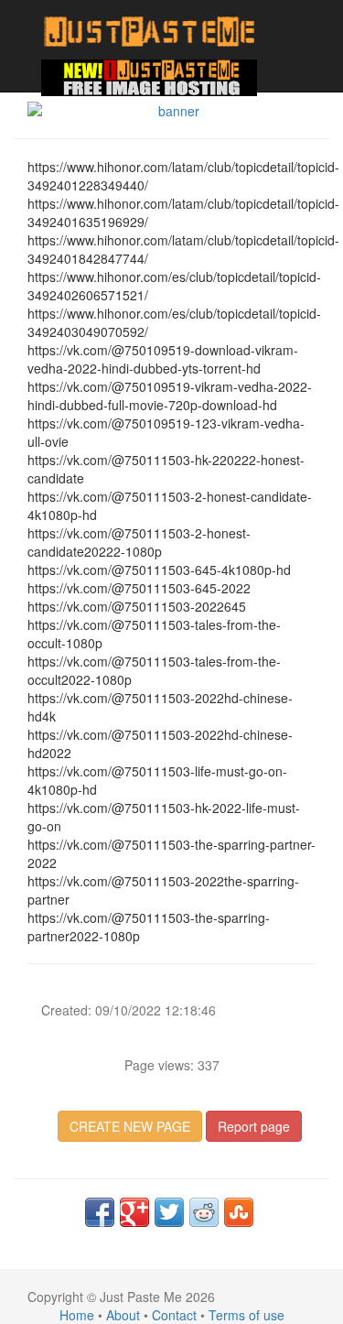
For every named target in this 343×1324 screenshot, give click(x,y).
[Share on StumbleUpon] (238, 1212)
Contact (174, 1315)
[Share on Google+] (134, 1212)
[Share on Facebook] (99, 1212)
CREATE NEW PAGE (130, 1126)
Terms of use (246, 1315)
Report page (254, 1126)
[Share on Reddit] (204, 1212)
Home (76, 1315)
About (123, 1315)
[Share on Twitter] (169, 1212)
